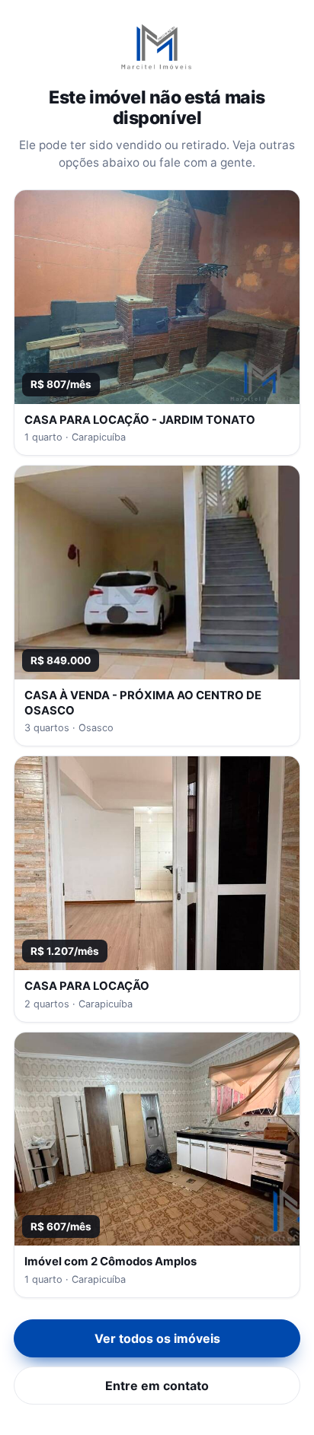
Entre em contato (157, 1385)
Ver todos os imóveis (157, 1338)
